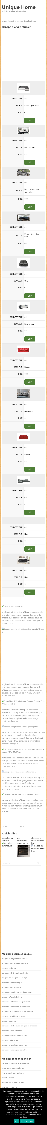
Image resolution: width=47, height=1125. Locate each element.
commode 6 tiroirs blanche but (15, 973)
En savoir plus (27, 1121)
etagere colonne (9, 968)
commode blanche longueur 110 (16, 1002)
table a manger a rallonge (13, 1068)
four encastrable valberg (13, 1073)
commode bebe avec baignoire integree (19, 1026)
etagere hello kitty (10, 1040)
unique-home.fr (8, 21)
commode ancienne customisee (16, 1007)
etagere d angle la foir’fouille (15, 958)
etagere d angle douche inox (14, 1045)
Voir (30, 120)
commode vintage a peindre (14, 1050)
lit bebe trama (8, 1078)
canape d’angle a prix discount (16, 1063)
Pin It (21, 827)
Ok (16, 1121)
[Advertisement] (23, 54)
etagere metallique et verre (13, 1016)
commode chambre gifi (12, 983)
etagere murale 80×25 (11, 987)
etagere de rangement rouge (14, 978)
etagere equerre (9, 1021)
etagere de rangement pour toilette (17, 1011)
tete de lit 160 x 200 (10, 1087)
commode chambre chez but (14, 1035)
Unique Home (19, 7)
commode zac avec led (12, 1031)
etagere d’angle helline (12, 997)
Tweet (4, 827)
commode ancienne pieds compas (17, 992)
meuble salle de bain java (13, 1083)
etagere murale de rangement (15, 963)
